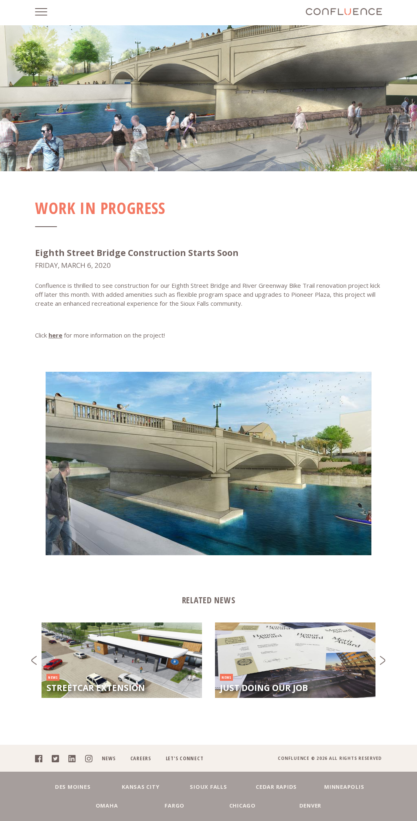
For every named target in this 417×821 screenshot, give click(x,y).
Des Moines (73, 786)
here (55, 335)
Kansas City (140, 786)
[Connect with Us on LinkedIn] (75, 758)
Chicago (242, 805)
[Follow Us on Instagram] (92, 758)
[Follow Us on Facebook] (42, 758)
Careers (140, 758)
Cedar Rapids (276, 786)
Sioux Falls (208, 786)
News (109, 758)
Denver (310, 805)
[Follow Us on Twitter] (59, 758)
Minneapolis (344, 786)
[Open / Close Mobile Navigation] (47, 12)
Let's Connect (185, 758)
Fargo (174, 805)
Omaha (107, 805)
